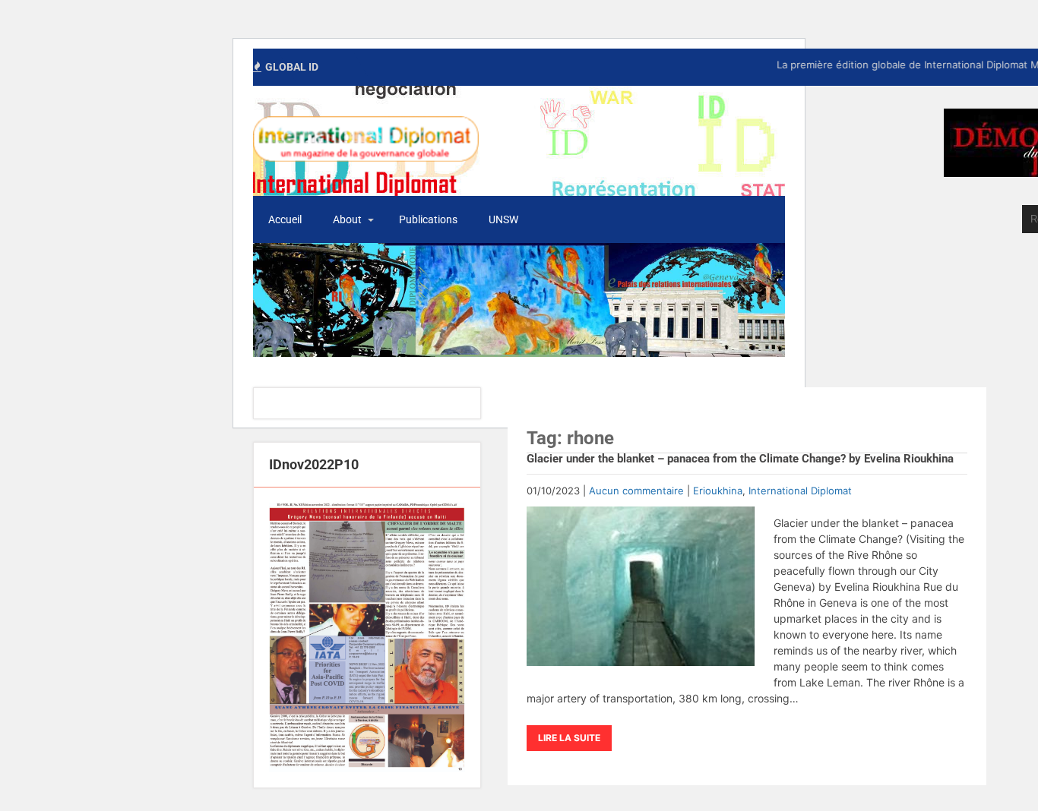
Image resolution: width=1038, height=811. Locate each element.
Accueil (285, 219)
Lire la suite (569, 737)
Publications (428, 219)
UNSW (503, 219)
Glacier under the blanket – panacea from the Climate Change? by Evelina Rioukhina (740, 458)
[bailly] (367, 637)
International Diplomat (800, 490)
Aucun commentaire (636, 490)
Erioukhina (717, 490)
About (347, 219)
